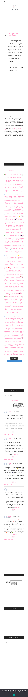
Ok (14, 695)
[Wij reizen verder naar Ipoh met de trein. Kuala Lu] (14, 326)
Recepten (16, 69)
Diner (17, 66)
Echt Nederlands (11, 67)
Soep (9, 70)
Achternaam (8, 581)
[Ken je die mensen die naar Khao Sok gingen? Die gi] (14, 224)
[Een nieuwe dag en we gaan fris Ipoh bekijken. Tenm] (14, 305)
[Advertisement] (14, 91)
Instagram (19, 128)
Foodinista (9, 411)
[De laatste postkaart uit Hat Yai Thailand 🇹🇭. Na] (14, 244)
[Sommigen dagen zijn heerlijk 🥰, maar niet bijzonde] (14, 265)
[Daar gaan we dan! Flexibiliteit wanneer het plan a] (14, 204)
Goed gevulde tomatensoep (13, 35)
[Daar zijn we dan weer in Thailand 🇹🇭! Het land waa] (14, 285)
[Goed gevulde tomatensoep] (14, 23)
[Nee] (26, 693)
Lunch (13, 69)
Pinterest (7, 129)
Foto (15, 432)
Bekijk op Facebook (7, 434)
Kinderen (9, 69)
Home (16, 67)
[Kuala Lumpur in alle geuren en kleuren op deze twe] (14, 346)
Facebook (15, 128)
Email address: (8, 582)
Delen (12, 434)
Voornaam (8, 579)
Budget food (12, 66)
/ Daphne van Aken (13, 70)
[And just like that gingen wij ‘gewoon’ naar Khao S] (14, 183)
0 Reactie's (21, 69)
